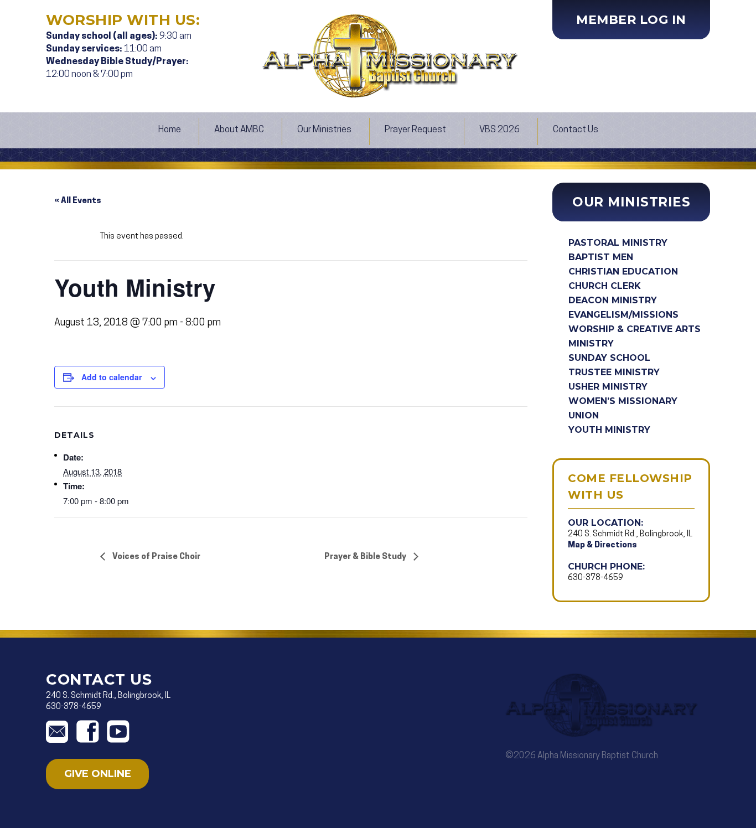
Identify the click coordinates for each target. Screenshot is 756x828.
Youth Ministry (609, 430)
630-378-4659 (595, 578)
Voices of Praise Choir (155, 557)
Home (169, 129)
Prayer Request (415, 129)
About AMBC (239, 129)
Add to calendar (111, 376)
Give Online (97, 774)
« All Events (77, 201)
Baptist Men (600, 257)
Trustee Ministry (614, 372)
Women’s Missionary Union (622, 408)
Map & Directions (602, 545)
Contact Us (575, 129)
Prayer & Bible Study (366, 557)
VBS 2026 (499, 129)
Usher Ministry (608, 386)
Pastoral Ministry (617, 242)
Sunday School (609, 358)
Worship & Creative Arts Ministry (634, 336)
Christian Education (623, 271)
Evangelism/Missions (623, 314)
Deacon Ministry (612, 300)
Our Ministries (324, 129)
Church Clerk (604, 286)
